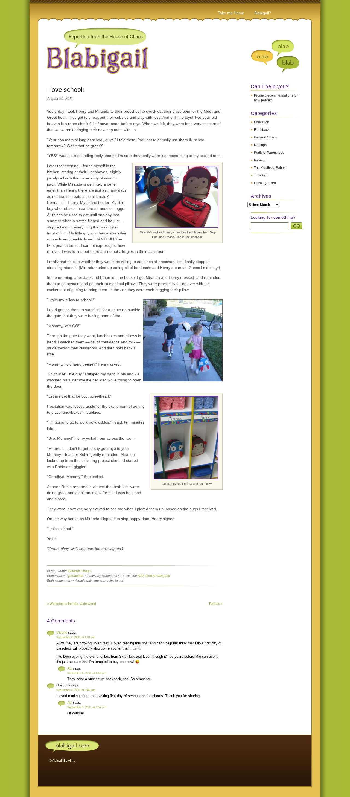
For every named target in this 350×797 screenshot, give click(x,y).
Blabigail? (262, 13)
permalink (75, 576)
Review (259, 160)
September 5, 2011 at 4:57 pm (86, 707)
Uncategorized (265, 183)
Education (261, 122)
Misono (61, 632)
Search (296, 225)
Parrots (216, 604)
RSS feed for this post (154, 576)
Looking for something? (273, 217)
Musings (260, 145)
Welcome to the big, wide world (71, 604)
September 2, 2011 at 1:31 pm (75, 637)
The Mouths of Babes (269, 168)
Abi (69, 668)
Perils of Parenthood (269, 153)
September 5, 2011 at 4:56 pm (86, 672)
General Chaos (265, 137)
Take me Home (231, 13)
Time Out (260, 175)
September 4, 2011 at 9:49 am (75, 689)
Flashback (261, 130)
